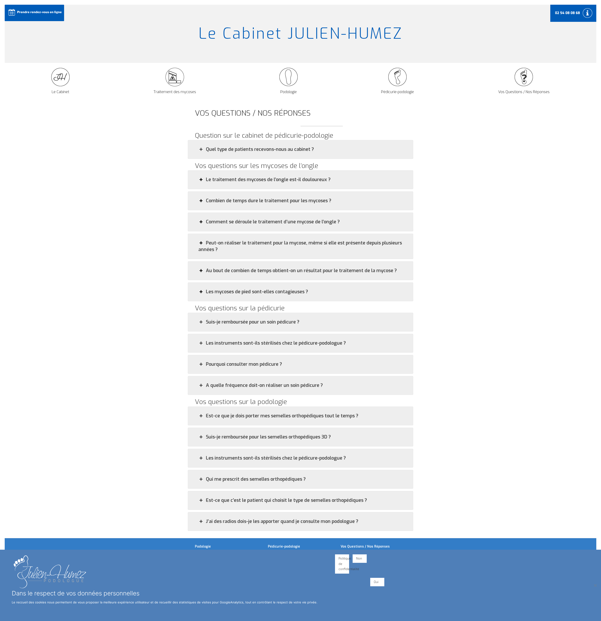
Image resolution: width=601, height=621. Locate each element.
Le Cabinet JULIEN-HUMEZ (301, 34)
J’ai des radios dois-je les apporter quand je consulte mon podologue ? (282, 521)
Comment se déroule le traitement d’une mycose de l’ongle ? (273, 222)
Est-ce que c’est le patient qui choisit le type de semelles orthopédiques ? (286, 500)
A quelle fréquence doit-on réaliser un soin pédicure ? (264, 385)
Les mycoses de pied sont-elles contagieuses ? (257, 292)
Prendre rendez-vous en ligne (39, 12)
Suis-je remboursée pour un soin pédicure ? (252, 322)
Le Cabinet (60, 91)
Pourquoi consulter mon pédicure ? (244, 364)
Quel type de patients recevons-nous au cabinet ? (260, 149)
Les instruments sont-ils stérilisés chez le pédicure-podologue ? (276, 343)
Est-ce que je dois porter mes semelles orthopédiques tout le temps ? (282, 416)
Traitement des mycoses (175, 91)
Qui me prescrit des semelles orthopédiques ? (256, 479)
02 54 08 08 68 (567, 13)
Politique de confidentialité (344, 563)
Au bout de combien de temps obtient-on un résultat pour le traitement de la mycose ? (301, 270)
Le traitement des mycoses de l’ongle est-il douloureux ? (268, 179)
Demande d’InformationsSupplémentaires (588, 13)
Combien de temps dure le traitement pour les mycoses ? (268, 201)
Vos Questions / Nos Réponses (524, 91)
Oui (376, 582)
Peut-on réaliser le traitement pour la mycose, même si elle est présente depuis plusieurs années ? (300, 246)
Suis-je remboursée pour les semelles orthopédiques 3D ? (268, 437)
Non (359, 558)
